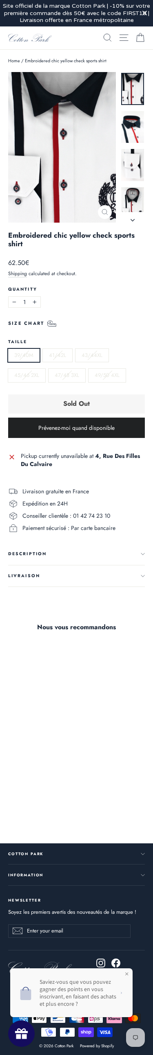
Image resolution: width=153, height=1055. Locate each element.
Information (25, 875)
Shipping (17, 273)
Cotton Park (25, 853)
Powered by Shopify (97, 1046)
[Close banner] (144, 13)
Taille (17, 342)
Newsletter (24, 899)
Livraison (24, 576)
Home (14, 60)
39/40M (23, 355)
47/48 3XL (67, 375)
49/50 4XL (107, 375)
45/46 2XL (26, 375)
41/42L (57, 355)
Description (27, 554)
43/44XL (92, 355)
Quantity (22, 289)
